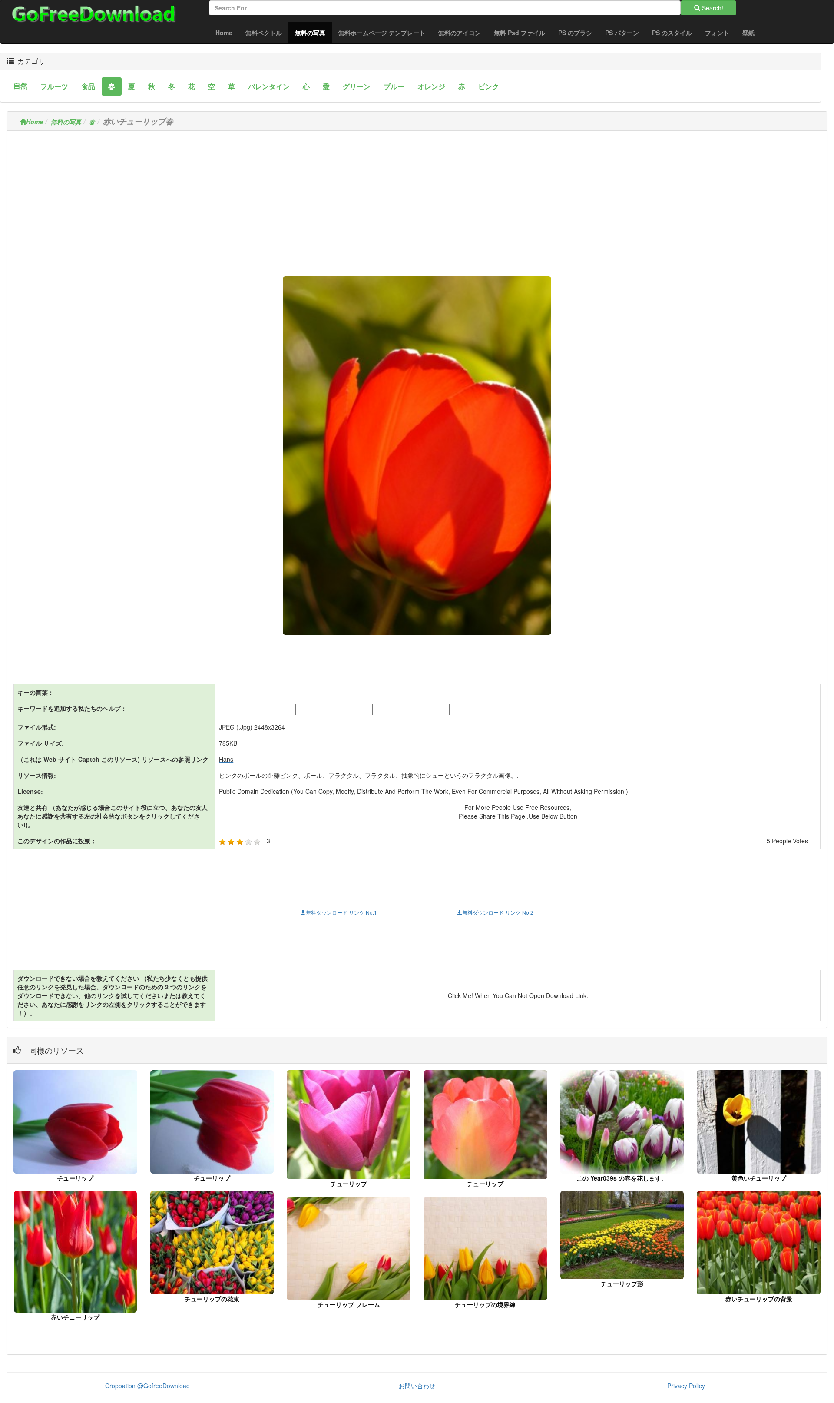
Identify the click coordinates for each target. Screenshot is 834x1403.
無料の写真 (313, 32)
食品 (88, 86)
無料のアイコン (459, 32)
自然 (20, 85)
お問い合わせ (417, 1385)
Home (223, 32)
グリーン (357, 86)
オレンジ (431, 86)
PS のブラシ (575, 32)
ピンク (488, 86)
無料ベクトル (263, 32)
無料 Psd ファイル (519, 32)
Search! (711, 7)
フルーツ (54, 86)
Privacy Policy (686, 1385)
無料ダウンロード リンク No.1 (341, 912)
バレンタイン (269, 86)
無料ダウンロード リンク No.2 (497, 912)
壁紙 (748, 32)
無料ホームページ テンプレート (381, 32)
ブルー (394, 86)
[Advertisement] (417, 198)
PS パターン (622, 32)
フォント (717, 32)
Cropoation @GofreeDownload (147, 1385)
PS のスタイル (672, 32)
